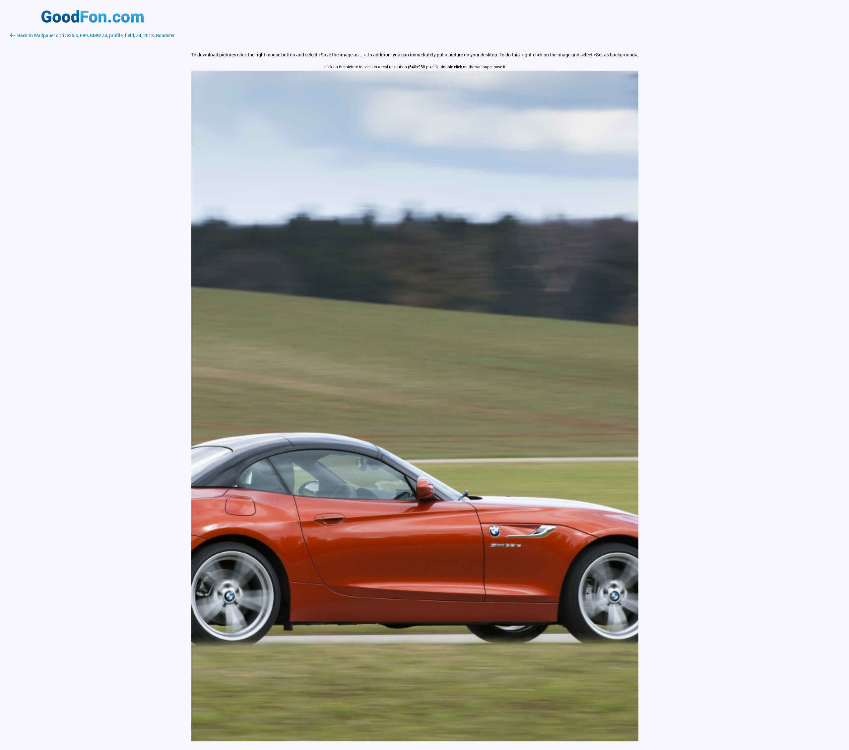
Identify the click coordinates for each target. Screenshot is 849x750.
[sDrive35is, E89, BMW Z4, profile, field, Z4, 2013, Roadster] (414, 739)
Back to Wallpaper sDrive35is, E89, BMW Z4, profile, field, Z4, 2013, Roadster (96, 35)
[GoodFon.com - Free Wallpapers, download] (92, 21)
